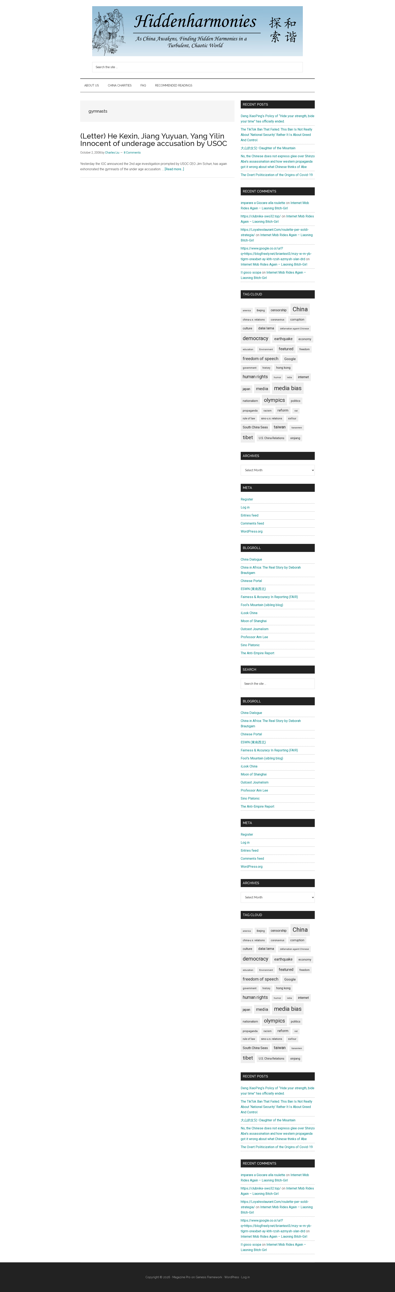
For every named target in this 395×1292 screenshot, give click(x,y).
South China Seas (255, 427)
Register (247, 499)
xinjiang (295, 438)
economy (305, 339)
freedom (304, 349)
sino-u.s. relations (271, 418)
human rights (255, 376)
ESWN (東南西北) (253, 589)
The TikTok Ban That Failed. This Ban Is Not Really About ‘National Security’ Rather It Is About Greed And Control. (276, 134)
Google (290, 359)
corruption (297, 319)
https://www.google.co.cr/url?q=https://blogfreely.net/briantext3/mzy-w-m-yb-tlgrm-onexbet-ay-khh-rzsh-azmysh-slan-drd (276, 253)
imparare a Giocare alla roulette (263, 203)
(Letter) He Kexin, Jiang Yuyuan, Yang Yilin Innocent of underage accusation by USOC (153, 140)
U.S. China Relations (271, 438)
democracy (255, 338)
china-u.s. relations (254, 319)
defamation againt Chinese (294, 328)
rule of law (249, 418)
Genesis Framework (209, 1277)
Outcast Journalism (254, 629)
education (248, 349)
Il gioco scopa (251, 272)
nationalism (250, 400)
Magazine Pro (181, 1277)
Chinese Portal (251, 581)
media (262, 388)
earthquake (283, 339)
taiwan (280, 426)
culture (247, 328)
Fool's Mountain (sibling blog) (262, 605)
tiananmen (297, 427)
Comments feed (252, 523)
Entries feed (249, 515)
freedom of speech (260, 358)
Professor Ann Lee (254, 637)
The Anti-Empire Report (257, 653)
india (289, 377)
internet (303, 377)
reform (283, 410)
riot (295, 410)
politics (295, 400)
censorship (279, 310)
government (250, 367)
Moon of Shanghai (254, 621)
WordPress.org (252, 531)
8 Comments (132, 152)
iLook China (249, 613)
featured (286, 348)
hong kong (283, 368)
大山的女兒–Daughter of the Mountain (268, 148)
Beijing (261, 310)
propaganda (250, 410)
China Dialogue (251, 559)
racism (268, 410)
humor (277, 377)
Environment (266, 349)
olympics (274, 400)
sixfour (292, 418)
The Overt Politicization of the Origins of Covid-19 (277, 175)
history (266, 367)
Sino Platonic (250, 645)
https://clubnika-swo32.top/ (261, 216)
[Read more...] (174, 169)
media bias (288, 388)
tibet (248, 437)
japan (246, 389)
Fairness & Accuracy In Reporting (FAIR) (269, 597)
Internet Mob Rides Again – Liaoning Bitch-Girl (274, 264)
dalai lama (266, 328)
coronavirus (277, 319)
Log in (245, 507)
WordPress (231, 1277)
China (300, 309)
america (247, 310)
